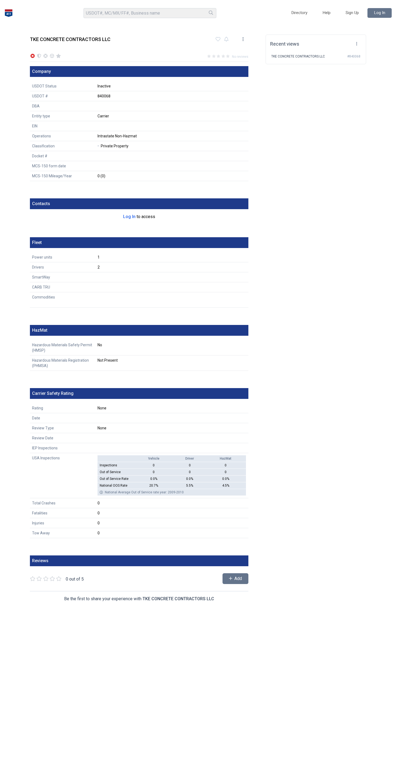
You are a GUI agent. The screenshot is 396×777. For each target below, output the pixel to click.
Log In (129, 216)
